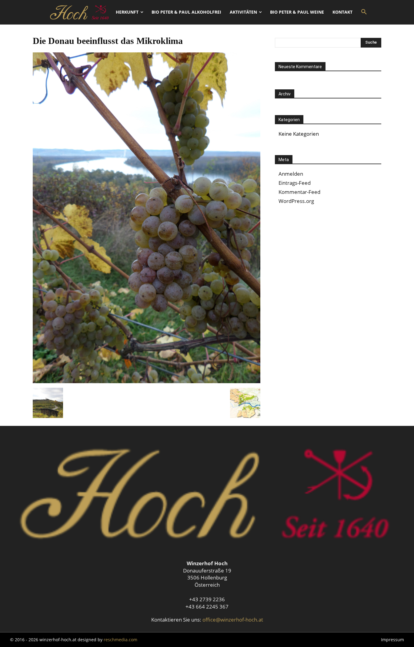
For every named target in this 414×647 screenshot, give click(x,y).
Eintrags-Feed (295, 182)
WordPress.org (296, 200)
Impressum (392, 639)
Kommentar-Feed (299, 191)
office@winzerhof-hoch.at (232, 619)
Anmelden (291, 173)
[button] (364, 12)
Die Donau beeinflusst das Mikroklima (108, 41)
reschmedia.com (120, 639)
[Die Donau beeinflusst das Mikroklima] (146, 381)
